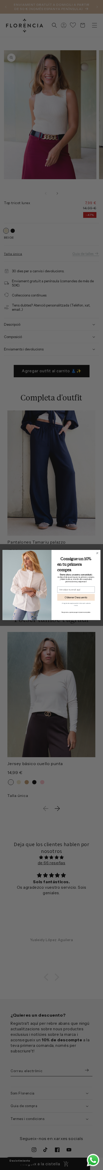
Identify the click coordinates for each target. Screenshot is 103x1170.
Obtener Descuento (76, 597)
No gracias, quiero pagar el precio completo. (76, 612)
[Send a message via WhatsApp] (93, 1160)
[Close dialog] (97, 553)
